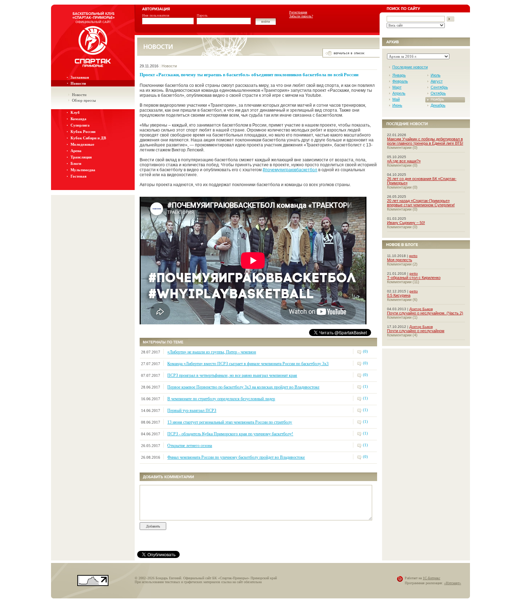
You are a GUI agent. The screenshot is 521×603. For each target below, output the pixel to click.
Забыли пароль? (301, 16)
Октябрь (438, 93)
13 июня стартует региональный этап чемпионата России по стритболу (229, 422)
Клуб (75, 112)
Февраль (400, 81)
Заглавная (80, 77)
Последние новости (410, 67)
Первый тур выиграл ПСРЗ (191, 410)
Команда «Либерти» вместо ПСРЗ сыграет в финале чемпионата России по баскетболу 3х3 (248, 363)
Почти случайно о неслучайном (415, 331)
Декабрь (438, 105)
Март (397, 87)
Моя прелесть (399, 260)
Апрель (398, 93)
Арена (76, 151)
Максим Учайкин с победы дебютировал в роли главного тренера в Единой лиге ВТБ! (425, 141)
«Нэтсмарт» (452, 583)
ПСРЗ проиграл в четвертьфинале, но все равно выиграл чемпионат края (232, 375)
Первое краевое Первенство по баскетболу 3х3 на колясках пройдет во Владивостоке (243, 387)
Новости (78, 83)
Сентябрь (439, 87)
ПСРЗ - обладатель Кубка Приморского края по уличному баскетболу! (230, 433)
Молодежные (82, 144)
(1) (365, 386)
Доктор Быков (421, 309)
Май (396, 99)
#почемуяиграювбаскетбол (290, 169)
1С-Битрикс (431, 578)
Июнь (397, 105)
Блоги (76, 163)
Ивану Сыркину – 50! (406, 222)
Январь (399, 75)
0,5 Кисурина (398, 295)
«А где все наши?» (404, 161)
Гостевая (78, 176)
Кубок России (83, 131)
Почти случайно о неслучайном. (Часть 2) (425, 313)
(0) (365, 351)
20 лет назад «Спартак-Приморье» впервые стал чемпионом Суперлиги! (421, 203)
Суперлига (80, 125)
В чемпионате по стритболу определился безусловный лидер (221, 398)
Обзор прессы (84, 100)
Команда (78, 119)
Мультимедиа (83, 170)
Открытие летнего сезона (189, 445)
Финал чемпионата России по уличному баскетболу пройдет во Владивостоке (236, 457)
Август (437, 81)
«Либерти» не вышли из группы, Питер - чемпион (211, 352)
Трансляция (81, 157)
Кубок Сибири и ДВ (88, 138)
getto (413, 256)
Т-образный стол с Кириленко (414, 277)
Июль (436, 75)
